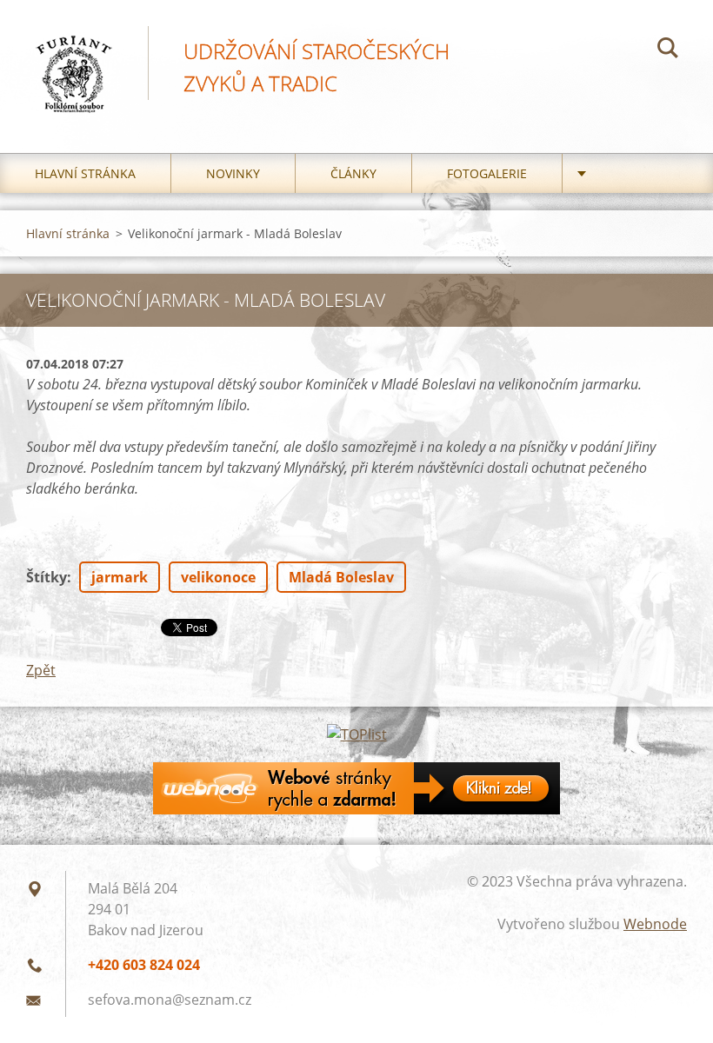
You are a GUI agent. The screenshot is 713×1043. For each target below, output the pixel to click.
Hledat (667, 50)
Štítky (46, 577)
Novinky (233, 173)
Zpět (41, 670)
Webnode (655, 923)
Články (353, 173)
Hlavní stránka (85, 173)
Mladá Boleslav (341, 577)
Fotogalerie (487, 173)
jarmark (119, 577)
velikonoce (218, 577)
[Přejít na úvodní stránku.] (74, 59)
